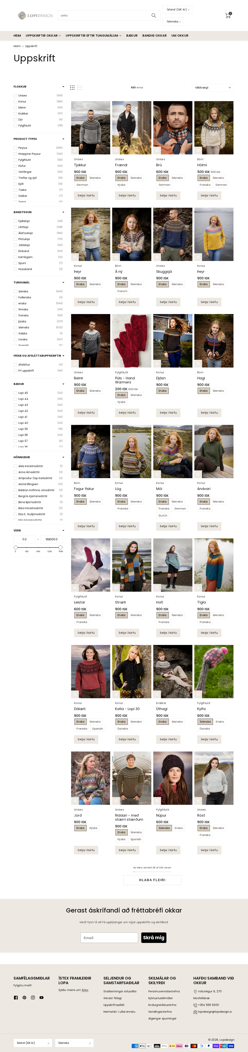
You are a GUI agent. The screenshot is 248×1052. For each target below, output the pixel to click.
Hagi (201, 378)
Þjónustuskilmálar (160, 998)
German (82, 185)
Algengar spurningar (162, 1018)
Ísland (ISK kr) (26, 1043)
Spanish (97, 729)
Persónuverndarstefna (164, 991)
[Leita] (154, 15)
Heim (17, 46)
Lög (118, 488)
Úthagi (161, 708)
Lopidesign (227, 1040)
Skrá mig (153, 937)
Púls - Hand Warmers (125, 380)
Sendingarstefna (160, 1012)
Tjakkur (80, 165)
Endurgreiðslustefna (162, 1005)
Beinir (78, 378)
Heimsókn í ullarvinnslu (119, 1012)
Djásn (161, 378)
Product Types (25, 139)
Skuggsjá (164, 271)
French (122, 291)
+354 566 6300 (208, 1005)
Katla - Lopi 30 (127, 708)
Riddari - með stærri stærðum (129, 817)
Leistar (79, 602)
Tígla (201, 602)
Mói (159, 488)
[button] (228, 15)
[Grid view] (72, 87)
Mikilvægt (201, 88)
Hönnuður (22, 457)
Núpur (161, 815)
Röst (201, 815)
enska (80, 178)
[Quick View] (90, 127)
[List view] (80, 87)
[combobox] (109, 15)
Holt (159, 602)
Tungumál (22, 282)
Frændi (121, 165)
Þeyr (77, 271)
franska (205, 185)
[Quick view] (75, 150)
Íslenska (63, 1043)
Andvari (203, 488)
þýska (122, 185)
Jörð (78, 815)
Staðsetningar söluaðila (119, 991)
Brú (159, 165)
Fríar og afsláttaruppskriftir (37, 356)
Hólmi (202, 165)
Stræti (120, 602)
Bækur (19, 384)
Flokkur (20, 87)
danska (123, 729)
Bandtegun (23, 212)
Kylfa (201, 708)
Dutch (163, 515)
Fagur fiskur (84, 488)
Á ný (118, 271)
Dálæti (79, 708)
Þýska (122, 839)
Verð (17, 530)
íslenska (95, 178)
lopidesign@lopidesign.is (215, 1012)
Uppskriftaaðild (113, 1005)
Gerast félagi (112, 998)
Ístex (85, 990)
